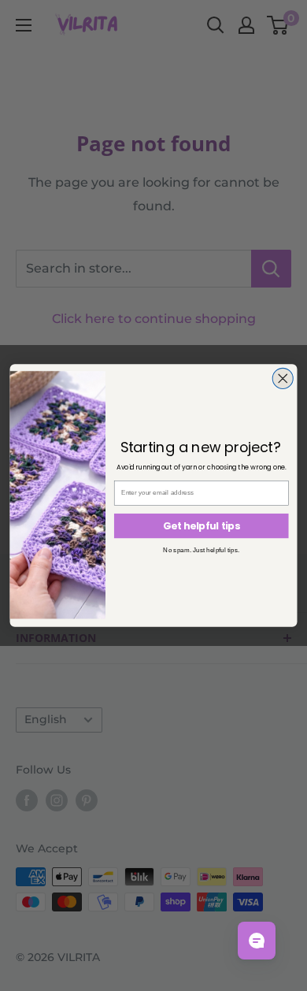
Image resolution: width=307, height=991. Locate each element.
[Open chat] (257, 940)
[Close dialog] (282, 378)
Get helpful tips (201, 526)
